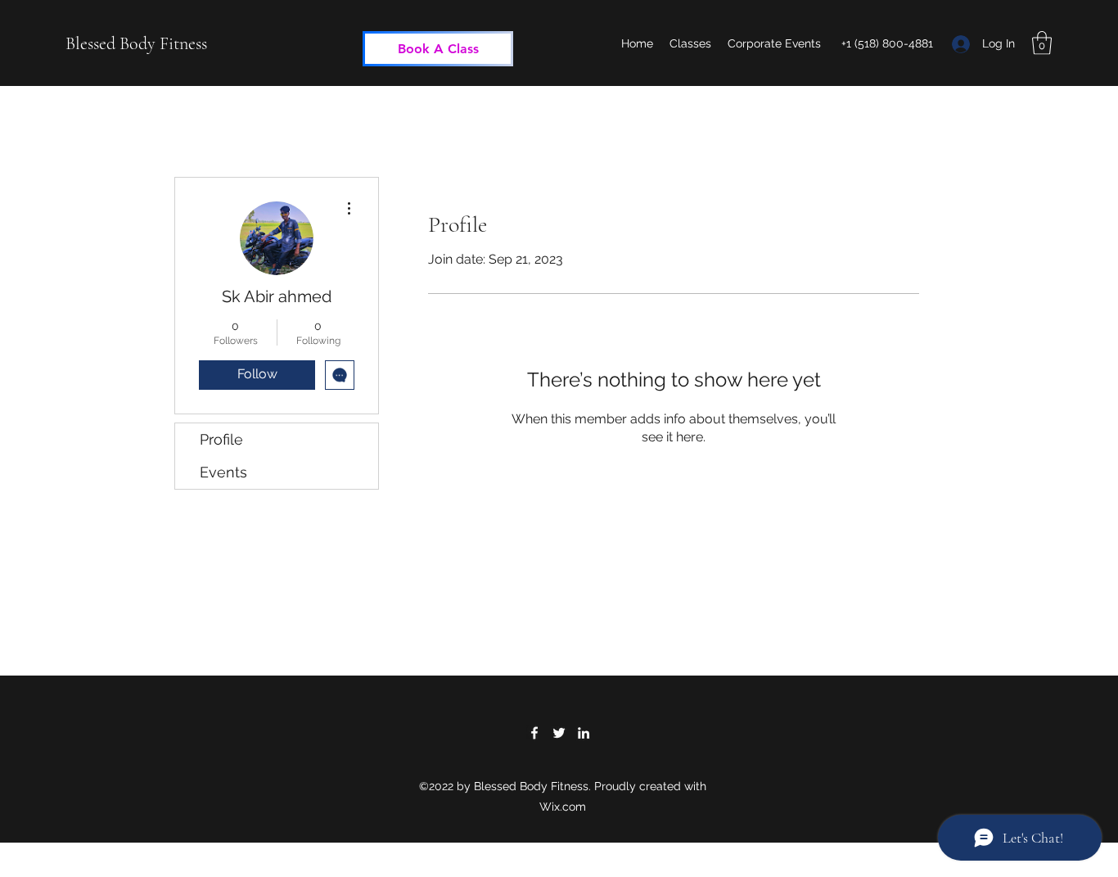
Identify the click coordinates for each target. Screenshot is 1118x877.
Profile (221, 439)
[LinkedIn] (583, 733)
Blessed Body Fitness (136, 43)
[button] (1042, 43)
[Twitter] (559, 733)
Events (223, 472)
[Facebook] (534, 733)
